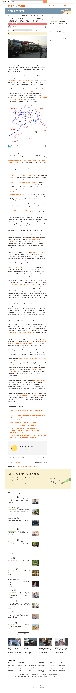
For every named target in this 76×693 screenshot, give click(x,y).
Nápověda (34, 684)
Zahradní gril (55, 676)
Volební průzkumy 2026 (12, 665)
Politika (26, 466)
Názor (22, 466)
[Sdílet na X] (46, 462)
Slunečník (37, 676)
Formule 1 (30, 670)
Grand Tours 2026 (21, 671)
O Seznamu (20, 684)
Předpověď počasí (32, 674)
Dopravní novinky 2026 (63, 667)
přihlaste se (29, 30)
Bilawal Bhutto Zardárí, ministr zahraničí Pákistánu (23, 175)
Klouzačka (41, 676)
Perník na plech (41, 671)
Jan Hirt (19, 667)
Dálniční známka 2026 (63, 665)
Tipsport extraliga (31, 667)
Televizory (50, 677)
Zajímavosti (35, 466)
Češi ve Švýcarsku (52, 668)
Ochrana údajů (44, 684)
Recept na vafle (41, 670)
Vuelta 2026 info (21, 664)
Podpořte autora (37, 462)
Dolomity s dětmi (52, 671)
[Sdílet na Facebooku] (44, 462)
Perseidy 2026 (38, 674)
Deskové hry (46, 677)
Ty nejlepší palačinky (41, 664)
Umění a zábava (12, 560)
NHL (29, 671)
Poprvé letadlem (51, 665)
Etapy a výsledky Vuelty (22, 665)
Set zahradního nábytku (48, 676)
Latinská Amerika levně (53, 670)
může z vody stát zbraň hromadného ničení (22, 235)
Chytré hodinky (55, 677)
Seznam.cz (72, 1)
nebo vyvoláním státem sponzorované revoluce (23, 333)
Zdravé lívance (40, 667)
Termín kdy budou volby (12, 668)
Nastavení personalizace (38, 685)
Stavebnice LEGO (29, 677)
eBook (39, 30)
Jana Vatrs (10, 590)
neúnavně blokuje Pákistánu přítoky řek (21, 80)
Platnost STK (61, 671)
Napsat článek (39, 448)
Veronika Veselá (12, 579)
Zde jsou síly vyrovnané (39, 380)
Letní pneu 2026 (61, 664)
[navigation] (1, 2)
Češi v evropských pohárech (52, 674)
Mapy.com (27, 674)
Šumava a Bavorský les (52, 667)
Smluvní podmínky (27, 684)
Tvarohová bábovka (41, 668)
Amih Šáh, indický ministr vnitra (18, 204)
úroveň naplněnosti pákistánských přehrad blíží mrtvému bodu (24, 395)
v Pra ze (10, 558)
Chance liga (30, 664)
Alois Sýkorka (11, 568)
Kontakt (38, 684)
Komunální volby (11, 671)
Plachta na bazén (27, 676)
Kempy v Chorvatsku (52, 664)
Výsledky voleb (10, 667)
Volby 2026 (10, 664)
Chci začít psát (64, 5)
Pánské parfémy (62, 677)
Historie (30, 466)
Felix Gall (19, 670)
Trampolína (32, 676)
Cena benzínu (44, 674)
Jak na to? (24, 483)
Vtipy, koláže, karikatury (15, 571)
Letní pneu (41, 677)
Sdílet (43, 30)
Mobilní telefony (22, 677)
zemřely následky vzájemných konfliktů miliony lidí (23, 285)
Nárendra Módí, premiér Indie (17, 192)
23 (46, 30)
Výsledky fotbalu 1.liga (32, 665)
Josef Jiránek (11, 622)
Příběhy (10, 603)
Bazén (22, 676)
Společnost (18, 466)
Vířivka (59, 676)
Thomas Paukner (15, 26)
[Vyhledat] (45, 1)
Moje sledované (53, 5)
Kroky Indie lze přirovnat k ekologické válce (19, 267)
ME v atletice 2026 (31, 668)
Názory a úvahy (54, 22)
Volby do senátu (10, 670)
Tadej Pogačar (20, 668)
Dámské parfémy (35, 677)
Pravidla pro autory (51, 684)
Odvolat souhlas (59, 684)
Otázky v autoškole (62, 670)
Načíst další (23, 633)
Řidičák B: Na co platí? (63, 668)
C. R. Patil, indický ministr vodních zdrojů (20, 211)
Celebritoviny (11, 601)
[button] (27, 47)
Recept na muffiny (41, 665)
